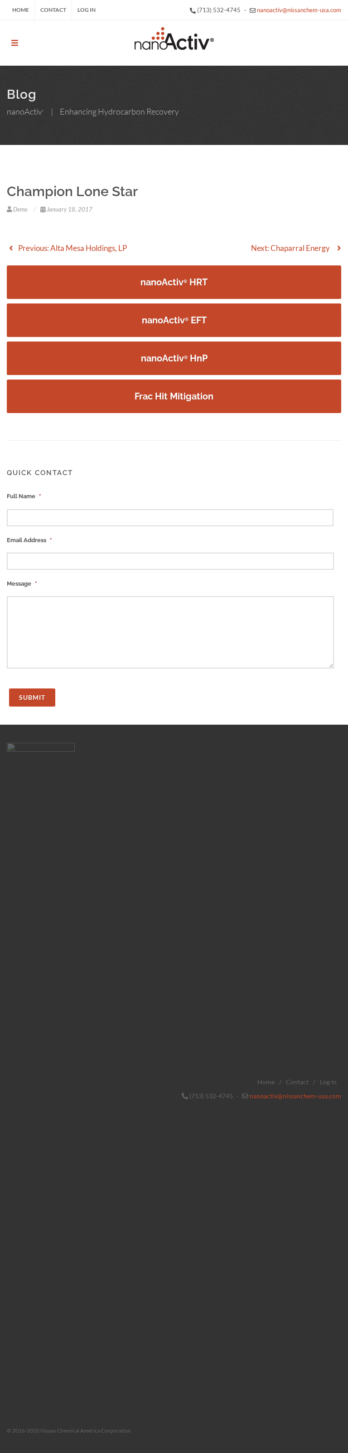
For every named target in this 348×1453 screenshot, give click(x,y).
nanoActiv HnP (174, 358)
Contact (53, 9)
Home (20, 9)
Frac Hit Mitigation (174, 396)
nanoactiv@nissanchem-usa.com (299, 10)
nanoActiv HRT (174, 282)
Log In (86, 9)
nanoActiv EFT (174, 320)
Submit (32, 697)
